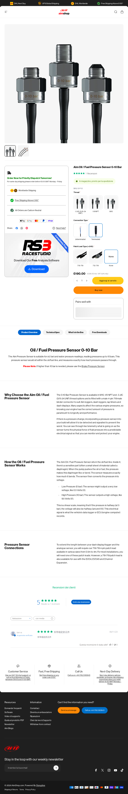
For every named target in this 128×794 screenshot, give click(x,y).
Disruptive (40, 785)
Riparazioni (35, 716)
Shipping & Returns (11, 789)
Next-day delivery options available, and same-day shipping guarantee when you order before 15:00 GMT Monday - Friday (110, 679)
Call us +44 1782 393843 (94, 710)
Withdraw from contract (40, 724)
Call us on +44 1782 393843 (79, 675)
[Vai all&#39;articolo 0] (10, 151)
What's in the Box (76, 332)
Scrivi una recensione (81, 602)
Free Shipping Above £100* (112, 3)
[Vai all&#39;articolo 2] (23, 151)
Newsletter (9, 724)
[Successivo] (117, 88)
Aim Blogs (8, 728)
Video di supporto (12, 716)
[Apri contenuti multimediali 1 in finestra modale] (64, 83)
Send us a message (68, 710)
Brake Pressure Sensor (93, 366)
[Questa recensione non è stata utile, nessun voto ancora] (115, 644)
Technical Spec (53, 332)
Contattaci (34, 708)
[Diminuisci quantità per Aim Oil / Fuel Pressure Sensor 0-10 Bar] (76, 280)
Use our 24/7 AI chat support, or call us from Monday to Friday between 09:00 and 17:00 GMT (18, 677)
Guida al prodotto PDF (14, 720)
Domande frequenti (13, 708)
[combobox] (21, 618)
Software (8, 712)
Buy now (98, 290)
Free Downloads (99, 332)
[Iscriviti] (56, 767)
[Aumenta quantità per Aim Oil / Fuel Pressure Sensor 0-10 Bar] (87, 280)
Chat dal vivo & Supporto (41, 720)
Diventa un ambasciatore (41, 712)
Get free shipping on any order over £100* (49, 676)
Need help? (61, 228)
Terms (22, 789)
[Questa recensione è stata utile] (110, 644)
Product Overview (29, 332)
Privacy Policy (30, 789)
